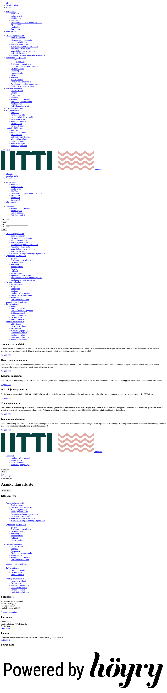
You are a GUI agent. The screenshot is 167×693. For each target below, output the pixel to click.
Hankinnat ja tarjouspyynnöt (22, 117)
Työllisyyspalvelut (18, 119)
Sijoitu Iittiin (10, 7)
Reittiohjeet (5, 628)
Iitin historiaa (16, 18)
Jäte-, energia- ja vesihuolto (21, 40)
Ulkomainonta (16, 124)
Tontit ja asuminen (18, 38)
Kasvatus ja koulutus (14, 88)
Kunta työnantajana (18, 121)
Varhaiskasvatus (17, 91)
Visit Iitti (9, 3)
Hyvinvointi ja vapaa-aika (16, 58)
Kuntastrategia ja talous (20, 143)
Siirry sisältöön (6, 150)
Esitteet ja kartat (17, 16)
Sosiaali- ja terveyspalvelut (16, 108)
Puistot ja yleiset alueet (19, 44)
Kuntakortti (15, 14)
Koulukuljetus (16, 104)
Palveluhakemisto (17, 126)
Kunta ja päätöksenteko (15, 128)
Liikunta (14, 60)
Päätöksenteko (16, 135)
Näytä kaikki (6, 355)
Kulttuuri (14, 77)
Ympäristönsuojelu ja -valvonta (23, 51)
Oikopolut (10, 206)
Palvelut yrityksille (18, 115)
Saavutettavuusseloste (9, 612)
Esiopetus (14, 93)
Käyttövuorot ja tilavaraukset (27, 66)
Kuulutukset (15, 27)
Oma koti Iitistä (12, 5)
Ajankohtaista (16, 25)
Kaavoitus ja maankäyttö (20, 49)
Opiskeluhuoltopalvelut (20, 106)
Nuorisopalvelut (17, 73)
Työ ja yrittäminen (13, 110)
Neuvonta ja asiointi (18, 132)
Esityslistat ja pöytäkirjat (20, 137)
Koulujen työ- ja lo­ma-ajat (21, 99)
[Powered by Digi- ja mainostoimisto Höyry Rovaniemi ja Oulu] (83, 691)
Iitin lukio (14, 97)
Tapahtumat (15, 29)
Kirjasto (14, 75)
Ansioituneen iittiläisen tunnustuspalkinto (26, 23)
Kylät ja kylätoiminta (19, 53)
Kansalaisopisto (17, 80)
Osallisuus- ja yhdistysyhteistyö (23, 86)
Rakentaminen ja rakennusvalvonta (24, 47)
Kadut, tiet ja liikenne (19, 42)
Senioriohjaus (16, 71)
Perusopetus (15, 95)
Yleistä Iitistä (11, 12)
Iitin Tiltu (14, 20)
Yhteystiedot (11, 31)
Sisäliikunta (20, 62)
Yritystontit (15, 113)
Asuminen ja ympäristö (15, 36)
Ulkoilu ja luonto (17, 69)
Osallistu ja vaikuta (18, 141)
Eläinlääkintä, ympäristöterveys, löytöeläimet (28, 55)
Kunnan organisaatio (19, 146)
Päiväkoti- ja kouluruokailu (21, 102)
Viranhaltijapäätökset (19, 139)
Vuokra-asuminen (17, 213)
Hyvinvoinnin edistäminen (21, 82)
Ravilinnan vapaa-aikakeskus (22, 64)
